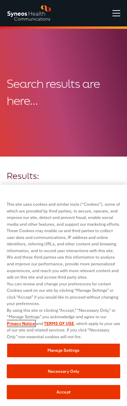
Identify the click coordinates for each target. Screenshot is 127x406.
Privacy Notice (21, 323)
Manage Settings (63, 350)
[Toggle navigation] (116, 13)
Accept (63, 392)
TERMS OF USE (59, 323)
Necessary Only (64, 371)
